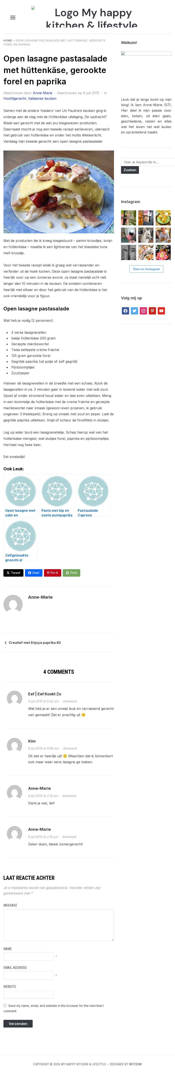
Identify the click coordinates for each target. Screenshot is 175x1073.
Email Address (15, 968)
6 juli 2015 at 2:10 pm (43, 796)
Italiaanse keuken (42, 98)
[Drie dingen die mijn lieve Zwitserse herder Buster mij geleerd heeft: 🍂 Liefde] (145, 235)
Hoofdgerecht (14, 98)
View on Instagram (146, 269)
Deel (35, 573)
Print (73, 573)
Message (10, 905)
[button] (12, 17)
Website (9, 987)
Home (7, 40)
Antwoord (70, 701)
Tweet (15, 573)
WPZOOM (135, 1064)
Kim (32, 741)
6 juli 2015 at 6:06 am (43, 748)
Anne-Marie (42, 93)
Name (7, 949)
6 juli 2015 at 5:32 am (43, 701)
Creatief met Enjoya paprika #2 (35, 642)
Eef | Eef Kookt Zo (44, 694)
